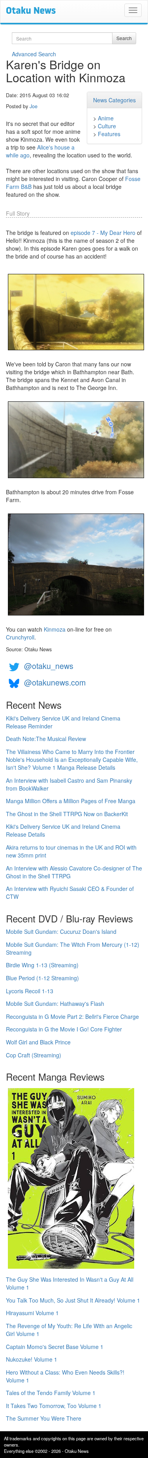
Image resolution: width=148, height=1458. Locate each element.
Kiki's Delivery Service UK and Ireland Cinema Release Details (63, 830)
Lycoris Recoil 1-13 (29, 991)
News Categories (114, 100)
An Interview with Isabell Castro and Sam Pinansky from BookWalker (69, 784)
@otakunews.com (55, 682)
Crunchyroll (20, 637)
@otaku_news (48, 666)
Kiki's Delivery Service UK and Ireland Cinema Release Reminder (63, 722)
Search (124, 38)
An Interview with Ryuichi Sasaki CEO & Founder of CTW (70, 892)
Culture (107, 126)
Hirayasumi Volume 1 (32, 1313)
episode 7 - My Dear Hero (103, 233)
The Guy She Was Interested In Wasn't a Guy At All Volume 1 (69, 1283)
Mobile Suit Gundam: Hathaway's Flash (55, 1003)
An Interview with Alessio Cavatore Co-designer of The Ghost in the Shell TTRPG (74, 872)
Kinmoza (55, 629)
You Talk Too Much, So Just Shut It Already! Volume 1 (73, 1300)
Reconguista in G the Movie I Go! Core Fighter (64, 1029)
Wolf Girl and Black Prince (38, 1042)
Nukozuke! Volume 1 (31, 1359)
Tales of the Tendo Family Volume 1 (51, 1393)
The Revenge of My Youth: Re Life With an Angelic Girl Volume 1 (69, 1330)
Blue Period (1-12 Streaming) (42, 978)
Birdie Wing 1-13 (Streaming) (42, 965)
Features (109, 134)
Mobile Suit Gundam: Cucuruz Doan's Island (61, 931)
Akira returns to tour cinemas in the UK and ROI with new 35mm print (71, 851)
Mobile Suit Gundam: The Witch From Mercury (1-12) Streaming (72, 948)
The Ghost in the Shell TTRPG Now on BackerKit (67, 814)
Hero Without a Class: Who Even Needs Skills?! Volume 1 (65, 1376)
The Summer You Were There (43, 1418)
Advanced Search (34, 54)
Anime (106, 118)
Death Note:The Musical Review (46, 739)
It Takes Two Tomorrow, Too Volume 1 (53, 1406)
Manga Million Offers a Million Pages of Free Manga (70, 801)
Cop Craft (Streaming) (33, 1055)
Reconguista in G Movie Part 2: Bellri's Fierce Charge (72, 1016)
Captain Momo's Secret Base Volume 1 (54, 1347)
